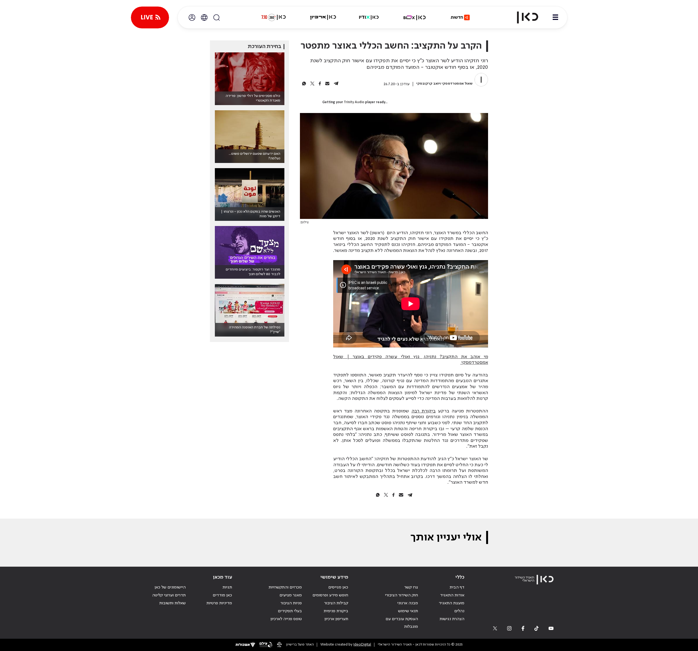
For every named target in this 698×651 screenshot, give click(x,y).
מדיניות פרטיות (219, 603)
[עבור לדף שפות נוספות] (204, 17)
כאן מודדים (222, 595)
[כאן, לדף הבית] (523, 17)
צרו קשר (411, 587)
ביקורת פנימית (336, 611)
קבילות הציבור (336, 603)
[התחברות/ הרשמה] (191, 17)
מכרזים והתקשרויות (285, 587)
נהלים (459, 611)
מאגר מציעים (290, 595)
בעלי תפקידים (290, 611)
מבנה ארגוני (407, 603)
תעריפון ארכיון (336, 619)
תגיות (227, 587)
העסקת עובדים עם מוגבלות (402, 623)
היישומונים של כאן (170, 587)
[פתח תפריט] (555, 17)
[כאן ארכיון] (323, 17)
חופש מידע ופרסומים (330, 595)
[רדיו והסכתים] (369, 17)
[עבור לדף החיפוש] (216, 17)
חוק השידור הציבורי (401, 595)
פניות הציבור (291, 603)
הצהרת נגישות (452, 619)
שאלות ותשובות (172, 603)
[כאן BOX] (415, 17)
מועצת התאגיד (451, 603)
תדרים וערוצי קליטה (169, 595)
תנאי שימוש (408, 611)
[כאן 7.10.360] (273, 17)
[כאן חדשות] (460, 17)
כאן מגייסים (338, 587)
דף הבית (457, 587)
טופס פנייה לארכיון (286, 619)
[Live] (150, 17)
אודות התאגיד (452, 595)
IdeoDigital (362, 644)
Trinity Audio (354, 102)
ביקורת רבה (423, 411)
